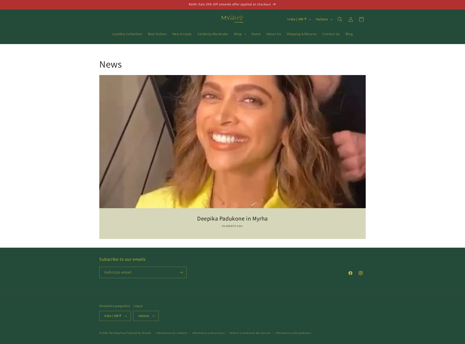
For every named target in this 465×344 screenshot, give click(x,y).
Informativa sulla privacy (208, 333)
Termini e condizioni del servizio (250, 333)
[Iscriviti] (181, 272)
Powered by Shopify (138, 333)
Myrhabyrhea (117, 333)
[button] (239, 34)
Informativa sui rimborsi (171, 333)
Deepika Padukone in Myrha (232, 218)
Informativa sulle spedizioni (293, 333)
